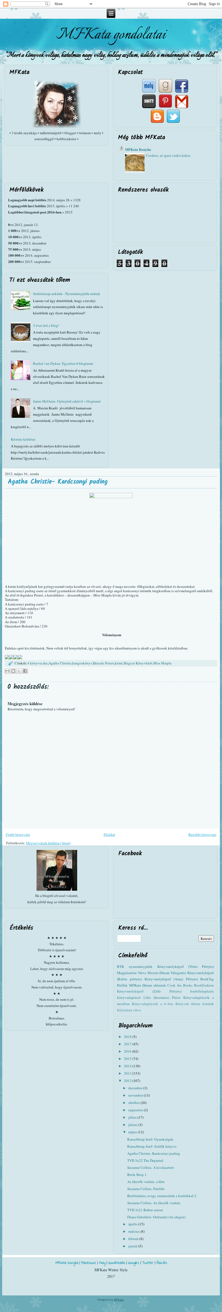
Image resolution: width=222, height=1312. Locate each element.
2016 (128, 1051)
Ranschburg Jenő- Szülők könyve (152, 1146)
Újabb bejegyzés (18, 834)
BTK (120, 966)
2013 (128, 1073)
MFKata (119, 1299)
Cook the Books (179, 985)
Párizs (176, 997)
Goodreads (116, 1263)
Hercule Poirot (103, 663)
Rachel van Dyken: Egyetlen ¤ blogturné (63, 363)
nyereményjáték (140, 966)
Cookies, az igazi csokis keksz (168, 155)
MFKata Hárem (140, 985)
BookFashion (204, 985)
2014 (128, 1065)
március (134, 1231)
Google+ (133, 1263)
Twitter (148, 1263)
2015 (128, 1058)
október (134, 1102)
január (133, 1246)
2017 (128, 1043)
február (133, 1238)
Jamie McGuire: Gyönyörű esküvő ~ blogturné (67, 401)
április (133, 1224)
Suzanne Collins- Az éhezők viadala (153, 1202)
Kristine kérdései (23, 439)
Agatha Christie (59, 663)
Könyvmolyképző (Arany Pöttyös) (171, 979)
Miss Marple (162, 663)
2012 (128, 1080)
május (133, 1131)
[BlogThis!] (13, 671)
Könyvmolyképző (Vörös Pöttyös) (185, 966)
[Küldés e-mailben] (7, 671)
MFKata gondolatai (111, 35)
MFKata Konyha (138, 149)
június (133, 1124)
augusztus (136, 1109)
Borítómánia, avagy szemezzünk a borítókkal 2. (162, 1195)
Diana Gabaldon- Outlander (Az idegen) (156, 1216)
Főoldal (109, 834)
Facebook (88, 1263)
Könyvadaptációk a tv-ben (152, 1003)
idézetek (160, 985)
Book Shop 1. (137, 1174)
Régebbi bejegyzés (202, 834)
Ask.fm (161, 1263)
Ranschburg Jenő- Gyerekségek (150, 1139)
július (133, 1117)
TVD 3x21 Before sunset (145, 1209)
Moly (102, 1263)
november (136, 1095)
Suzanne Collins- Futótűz (146, 1188)
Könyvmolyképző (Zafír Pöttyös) (149, 991)
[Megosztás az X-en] (19, 671)
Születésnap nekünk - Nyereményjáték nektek (66, 293)
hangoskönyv (82, 663)
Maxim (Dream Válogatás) (167, 972)
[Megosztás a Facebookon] (25, 671)
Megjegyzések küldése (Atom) (48, 842)
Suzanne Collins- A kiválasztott (150, 1167)
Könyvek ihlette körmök (194, 1003)
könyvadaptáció (129, 997)
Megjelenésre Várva (131, 972)
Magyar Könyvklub (137, 663)
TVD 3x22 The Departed (145, 1160)
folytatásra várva (129, 1009)
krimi (119, 663)
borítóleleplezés (202, 991)
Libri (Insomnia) (156, 997)
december (135, 1087)
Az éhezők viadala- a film (145, 1181)
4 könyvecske (37, 663)
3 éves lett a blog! (46, 325)
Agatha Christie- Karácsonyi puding (58, 481)
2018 (128, 1036)
